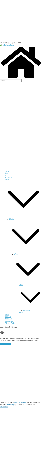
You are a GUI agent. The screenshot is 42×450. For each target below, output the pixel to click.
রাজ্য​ (6, 173)
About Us (8, 319)
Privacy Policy (10, 323)
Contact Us (9, 321)
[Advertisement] (21, 21)
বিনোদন (7, 179)
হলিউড (21, 285)
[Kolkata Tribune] (21, 78)
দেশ (6, 175)
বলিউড (16, 254)
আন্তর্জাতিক (8, 177)
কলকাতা (7, 171)
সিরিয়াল (21, 313)
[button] (23, 217)
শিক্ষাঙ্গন (7, 315)
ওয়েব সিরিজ (26, 310)
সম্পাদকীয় (8, 317)
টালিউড (11, 219)
